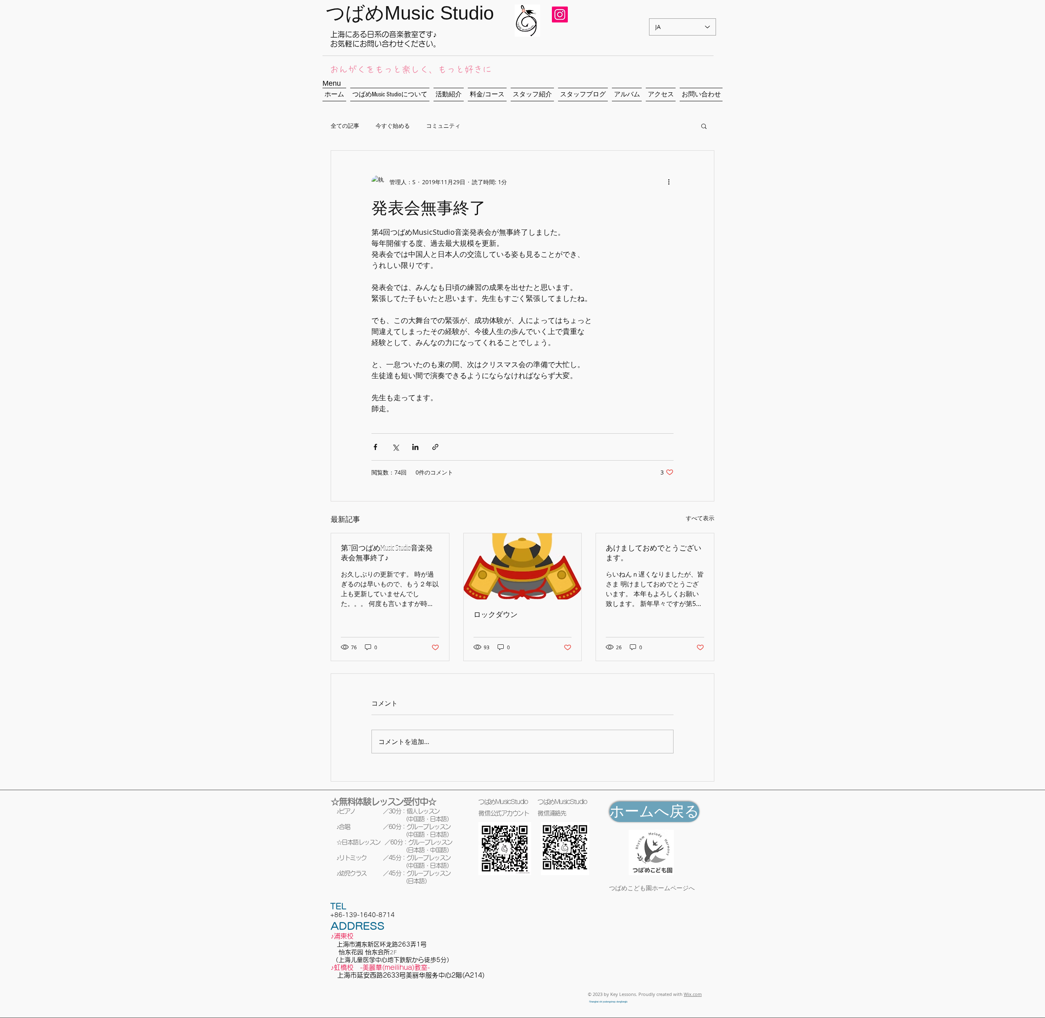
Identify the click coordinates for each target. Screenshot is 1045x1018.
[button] (704, 126)
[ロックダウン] (523, 566)
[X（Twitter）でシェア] (395, 447)
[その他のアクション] (669, 182)
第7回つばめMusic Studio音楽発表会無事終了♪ (387, 552)
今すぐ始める (393, 125)
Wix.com (693, 994)
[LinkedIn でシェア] (415, 447)
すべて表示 (700, 518)
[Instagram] (560, 11)
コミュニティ (443, 125)
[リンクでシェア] (435, 447)
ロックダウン (496, 614)
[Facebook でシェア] (375, 447)
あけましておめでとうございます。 (653, 552)
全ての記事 (345, 125)
